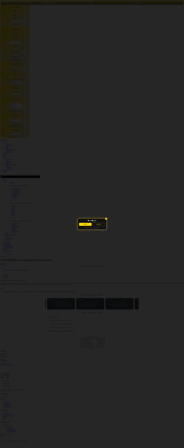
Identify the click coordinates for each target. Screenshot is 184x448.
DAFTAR (99, 224)
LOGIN (85, 224)
